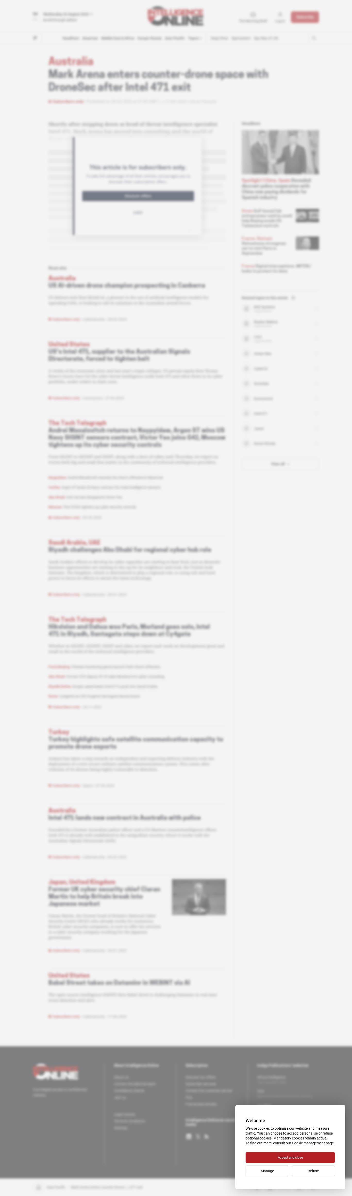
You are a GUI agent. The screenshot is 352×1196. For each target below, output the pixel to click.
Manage (267, 1171)
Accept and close (290, 1157)
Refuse (313, 1171)
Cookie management (308, 1143)
